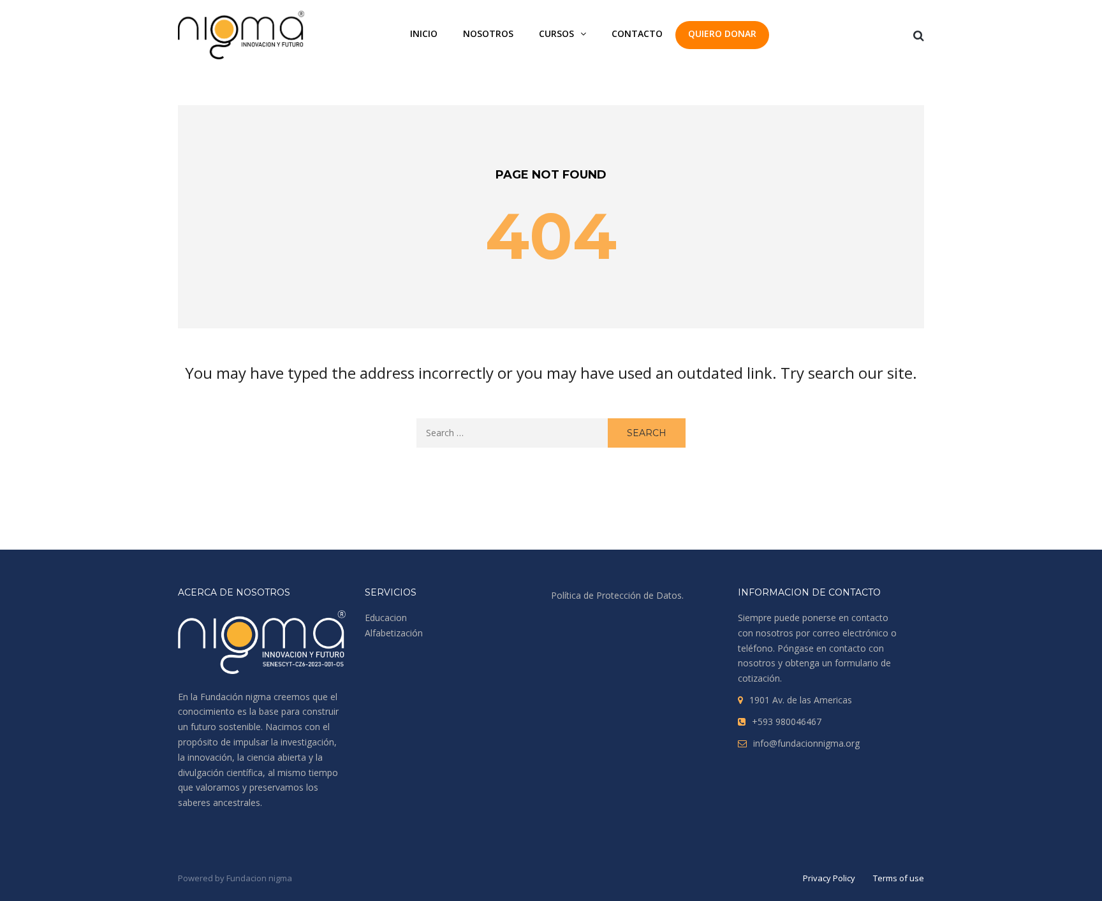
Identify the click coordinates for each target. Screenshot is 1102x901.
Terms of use (898, 878)
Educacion (386, 618)
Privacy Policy (829, 878)
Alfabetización (394, 633)
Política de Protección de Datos (616, 595)
